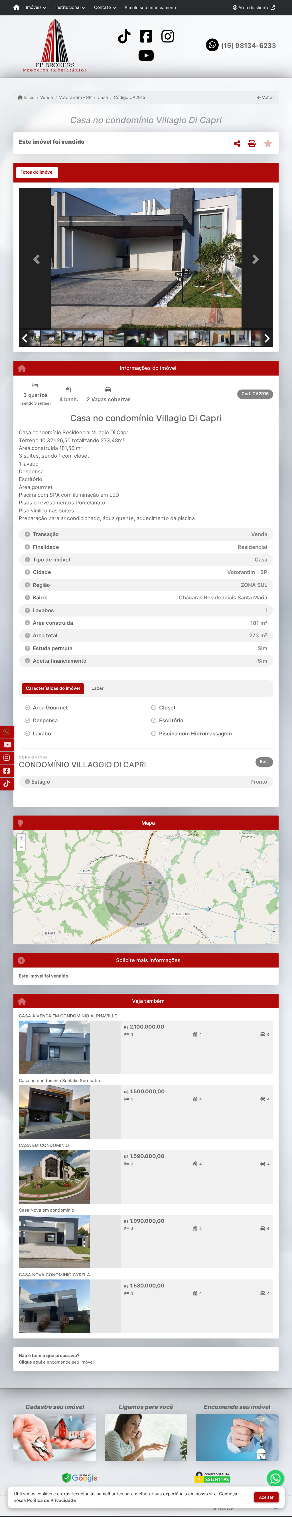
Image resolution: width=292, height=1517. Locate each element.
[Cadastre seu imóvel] (54, 1437)
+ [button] (21, 837)
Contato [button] (102, 7)
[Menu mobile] (16, 8)
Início (29, 97)
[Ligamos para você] (146, 1437)
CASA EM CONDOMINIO (44, 1145)
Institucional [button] (68, 7)
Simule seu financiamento (151, 7)
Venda (46, 97)
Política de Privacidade (51, 1500)
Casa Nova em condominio (46, 1210)
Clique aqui (30, 1362)
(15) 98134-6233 (248, 46)
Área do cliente (254, 7)
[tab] (37, 172)
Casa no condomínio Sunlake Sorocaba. (60, 1080)
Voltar (267, 97)
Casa (103, 97)
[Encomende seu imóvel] (237, 1437)
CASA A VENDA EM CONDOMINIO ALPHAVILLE (68, 1016)
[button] (38, 259)
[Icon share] (124, 36)
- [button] (21, 847)
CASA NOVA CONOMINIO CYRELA (54, 1274)
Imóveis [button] (34, 7)
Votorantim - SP (75, 97)
